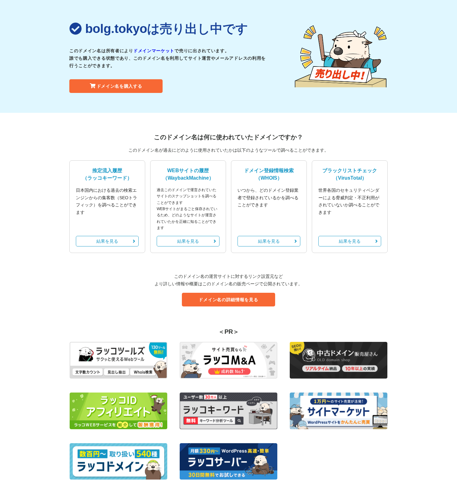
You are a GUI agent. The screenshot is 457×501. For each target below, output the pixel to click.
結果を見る (107, 241)
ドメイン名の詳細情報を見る (228, 299)
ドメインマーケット (153, 50)
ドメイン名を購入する (119, 86)
